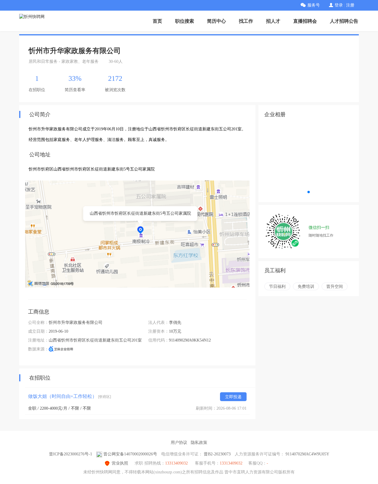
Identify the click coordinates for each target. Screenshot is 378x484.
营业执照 (120, 463)
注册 (350, 5)
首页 (157, 21)
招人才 (273, 21)
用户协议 (179, 442)
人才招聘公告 (344, 21)
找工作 (246, 21)
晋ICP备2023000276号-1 (70, 454)
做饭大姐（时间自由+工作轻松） (69, 396)
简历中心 (216, 21)
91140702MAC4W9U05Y (307, 454)
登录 (339, 5)
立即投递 (233, 397)
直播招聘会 (305, 21)
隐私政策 (199, 442)
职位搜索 (184, 21)
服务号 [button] (313, 5)
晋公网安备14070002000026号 (130, 454)
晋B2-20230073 (217, 454)
